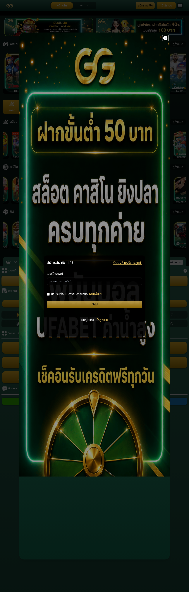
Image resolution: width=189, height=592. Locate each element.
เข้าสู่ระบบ (101, 320)
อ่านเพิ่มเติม (96, 294)
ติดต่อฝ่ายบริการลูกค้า (127, 262)
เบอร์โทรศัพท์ (55, 273)
